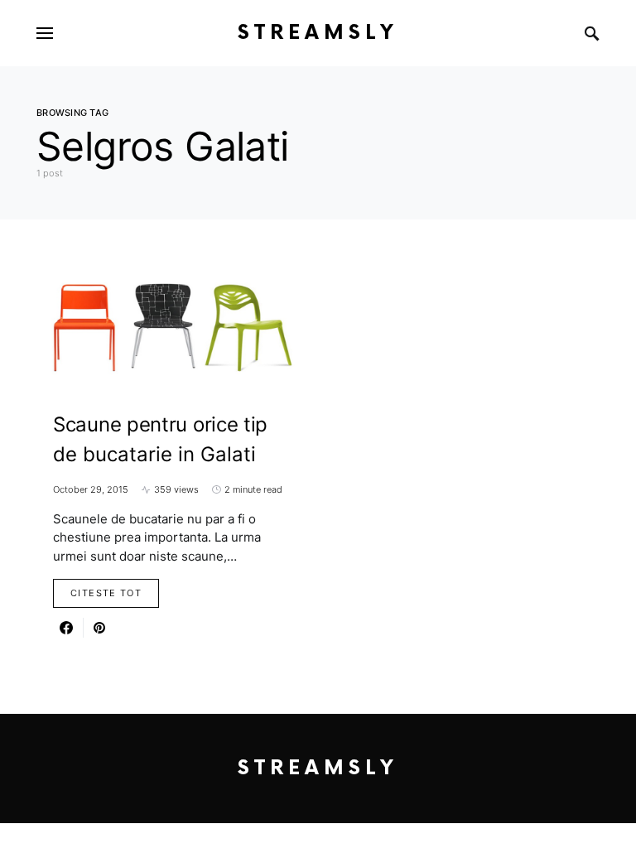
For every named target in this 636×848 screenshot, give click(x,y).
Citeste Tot (106, 593)
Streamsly (318, 33)
